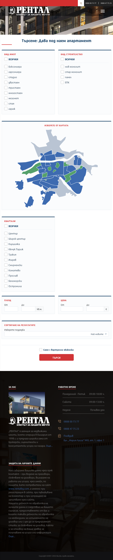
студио (13, 77)
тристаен (14, 87)
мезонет (14, 98)
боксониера (15, 66)
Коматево (14, 270)
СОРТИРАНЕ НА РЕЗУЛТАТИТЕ (19, 325)
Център (13, 233)
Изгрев (12, 259)
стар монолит (73, 72)
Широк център (17, 238)
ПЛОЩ (7, 300)
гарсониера (15, 72)
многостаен (15, 93)
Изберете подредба (14, 329)
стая (11, 103)
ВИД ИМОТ (10, 54)
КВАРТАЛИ (10, 221)
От (6, 304)
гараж (12, 108)
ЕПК (67, 82)
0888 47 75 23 (106, 3)
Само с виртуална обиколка (58, 349)
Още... (49, 445)
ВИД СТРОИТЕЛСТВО (72, 54)
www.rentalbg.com (19, 488)
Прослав (13, 275)
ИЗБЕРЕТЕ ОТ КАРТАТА (56, 125)
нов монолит (72, 66)
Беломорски (15, 280)
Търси (57, 357)
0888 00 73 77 (90, 3)
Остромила (15, 286)
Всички (13, 59)
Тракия (12, 254)
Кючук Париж (16, 249)
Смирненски (15, 265)
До (22, 304)
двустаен (14, 82)
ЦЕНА (63, 300)
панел (68, 77)
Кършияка (14, 244)
